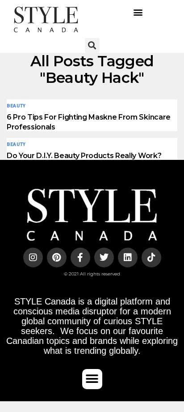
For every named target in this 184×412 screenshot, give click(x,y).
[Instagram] (33, 257)
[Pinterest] (57, 257)
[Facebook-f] (80, 257)
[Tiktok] (151, 257)
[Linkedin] (128, 257)
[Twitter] (104, 257)
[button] (138, 12)
